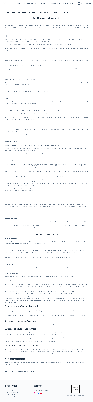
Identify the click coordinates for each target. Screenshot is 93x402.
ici (69, 257)
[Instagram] (79, 2)
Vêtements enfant (40, 3)
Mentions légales (10, 396)
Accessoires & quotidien (55, 3)
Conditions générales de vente (13, 391)
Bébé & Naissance (29, 3)
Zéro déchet (67, 3)
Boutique (19, 3)
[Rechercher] (82, 3)
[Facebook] (79, 4)
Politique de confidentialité (12, 392)
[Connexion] (84, 3)
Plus (73, 3)
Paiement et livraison (11, 394)
